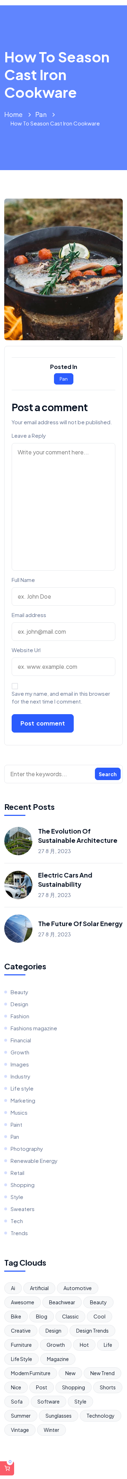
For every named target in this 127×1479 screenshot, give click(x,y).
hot (84, 1344)
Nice (16, 1387)
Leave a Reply (29, 435)
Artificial (39, 1288)
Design (19, 1004)
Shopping (23, 1184)
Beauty (19, 991)
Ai (13, 1288)
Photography (27, 1148)
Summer (21, 1415)
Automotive (78, 1288)
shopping (73, 1387)
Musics (19, 1112)
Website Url (26, 649)
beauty (98, 1302)
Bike (16, 1316)
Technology (100, 1415)
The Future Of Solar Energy (80, 923)
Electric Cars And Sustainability (65, 879)
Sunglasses (59, 1415)
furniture (21, 1344)
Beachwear (62, 1302)
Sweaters (23, 1208)
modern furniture (30, 1373)
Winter (51, 1430)
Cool (99, 1316)
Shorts (108, 1387)
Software (48, 1401)
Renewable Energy (34, 1160)
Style (17, 1196)
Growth (20, 1052)
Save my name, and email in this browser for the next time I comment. (61, 697)
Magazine (58, 1359)
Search (108, 774)
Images (20, 1064)
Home (13, 114)
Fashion (20, 1016)
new (70, 1373)
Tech (17, 1220)
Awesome (22, 1302)
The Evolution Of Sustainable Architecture (77, 835)
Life (108, 1344)
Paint (16, 1124)
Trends (19, 1232)
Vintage (20, 1430)
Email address (29, 614)
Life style (22, 1088)
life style (21, 1359)
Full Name (23, 579)
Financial (21, 1040)
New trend (102, 1373)
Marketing (23, 1100)
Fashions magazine (34, 1028)
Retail (17, 1172)
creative (21, 1330)
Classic (70, 1316)
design (53, 1330)
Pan (41, 114)
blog (41, 1316)
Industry (20, 1076)
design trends (92, 1330)
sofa (17, 1401)
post (41, 1387)
